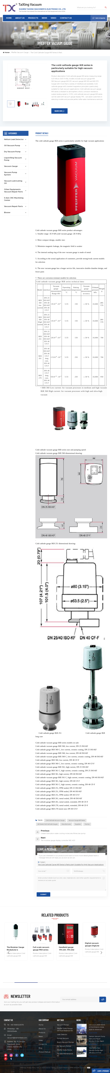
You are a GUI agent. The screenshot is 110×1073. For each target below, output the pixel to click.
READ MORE (93, 1033)
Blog (40, 1048)
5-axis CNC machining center (13, 199)
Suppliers (78, 824)
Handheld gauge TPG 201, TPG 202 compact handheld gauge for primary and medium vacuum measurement (15, 948)
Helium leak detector (14, 139)
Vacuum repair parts (13, 206)
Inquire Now (58, 111)
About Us (19, 18)
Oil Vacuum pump (12, 146)
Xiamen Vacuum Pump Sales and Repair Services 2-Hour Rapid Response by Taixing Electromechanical (97, 1038)
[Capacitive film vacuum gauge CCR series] (94, 934)
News (44, 18)
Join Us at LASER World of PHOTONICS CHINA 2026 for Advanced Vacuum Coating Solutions (97, 1027)
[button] (101, 952)
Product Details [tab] (41, 133)
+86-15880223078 (17, 1025)
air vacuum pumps (64, 1046)
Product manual (44, 1052)
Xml (37, 1067)
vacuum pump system (10, 173)
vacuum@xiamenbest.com (17, 1038)
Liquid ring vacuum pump (13, 159)
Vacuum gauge (11, 166)
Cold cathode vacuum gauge (55, 820)
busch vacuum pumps (65, 1042)
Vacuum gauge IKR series (77, 820)
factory (87, 824)
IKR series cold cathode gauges (47, 824)
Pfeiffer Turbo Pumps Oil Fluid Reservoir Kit (65, 1030)
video (53, 18)
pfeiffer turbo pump (64, 1050)
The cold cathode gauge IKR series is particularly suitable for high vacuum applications (71, 865)
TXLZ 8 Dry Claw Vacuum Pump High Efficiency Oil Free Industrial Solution (96, 1050)
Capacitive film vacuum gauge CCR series (93, 948)
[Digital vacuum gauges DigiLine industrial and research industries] (42, 932)
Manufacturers (66, 824)
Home (9, 18)
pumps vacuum (63, 1038)
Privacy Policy (31, 1067)
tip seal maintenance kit (65, 1055)
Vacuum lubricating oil (13, 182)
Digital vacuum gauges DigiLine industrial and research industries (41, 944)
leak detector (62, 1034)
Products (33, 18)
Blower (7, 212)
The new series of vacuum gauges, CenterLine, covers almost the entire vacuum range (67, 941)
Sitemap (23, 1067)
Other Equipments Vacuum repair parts (13, 190)
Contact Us (66, 18)
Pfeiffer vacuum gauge (19, 52)
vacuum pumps (63, 1025)
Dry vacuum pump (12, 152)
